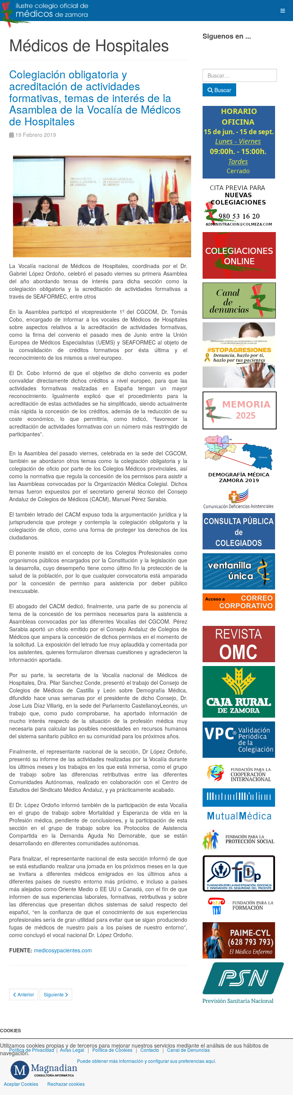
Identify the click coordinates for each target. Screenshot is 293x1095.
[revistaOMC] (239, 643)
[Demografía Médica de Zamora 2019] (239, 457)
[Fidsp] (239, 872)
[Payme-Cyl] (239, 939)
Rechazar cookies (66, 1083)
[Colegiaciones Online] (239, 254)
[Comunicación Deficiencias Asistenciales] (239, 497)
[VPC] (239, 738)
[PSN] (243, 982)
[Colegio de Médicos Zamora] (45, 10)
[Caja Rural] (239, 691)
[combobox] (240, 75)
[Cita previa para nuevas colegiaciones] (239, 204)
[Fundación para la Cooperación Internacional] (239, 772)
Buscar (222, 90)
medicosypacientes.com (63, 950)
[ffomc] (239, 906)
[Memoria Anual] (240, 409)
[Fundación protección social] (239, 839)
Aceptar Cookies (21, 1083)
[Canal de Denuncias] (239, 300)
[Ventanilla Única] (239, 570)
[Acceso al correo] (239, 601)
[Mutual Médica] (239, 805)
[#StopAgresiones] (239, 354)
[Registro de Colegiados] (239, 530)
